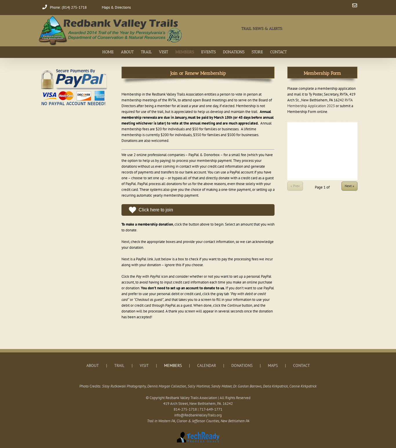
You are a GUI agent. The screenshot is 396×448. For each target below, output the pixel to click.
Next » (349, 186)
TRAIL (119, 365)
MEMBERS (173, 365)
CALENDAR (206, 365)
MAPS (273, 365)
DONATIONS (242, 365)
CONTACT (301, 365)
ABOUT (92, 365)
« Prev (295, 186)
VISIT (144, 365)
